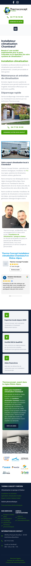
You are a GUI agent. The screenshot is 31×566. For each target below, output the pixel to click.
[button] (15, 29)
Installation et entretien (9, 493)
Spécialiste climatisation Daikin (11, 496)
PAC (27, 171)
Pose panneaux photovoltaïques (11, 505)
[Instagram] (17, 2)
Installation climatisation (14, 61)
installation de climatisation (11, 235)
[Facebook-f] (13, 2)
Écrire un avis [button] (15, 270)
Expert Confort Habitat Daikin (10, 498)
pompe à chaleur (20, 236)
